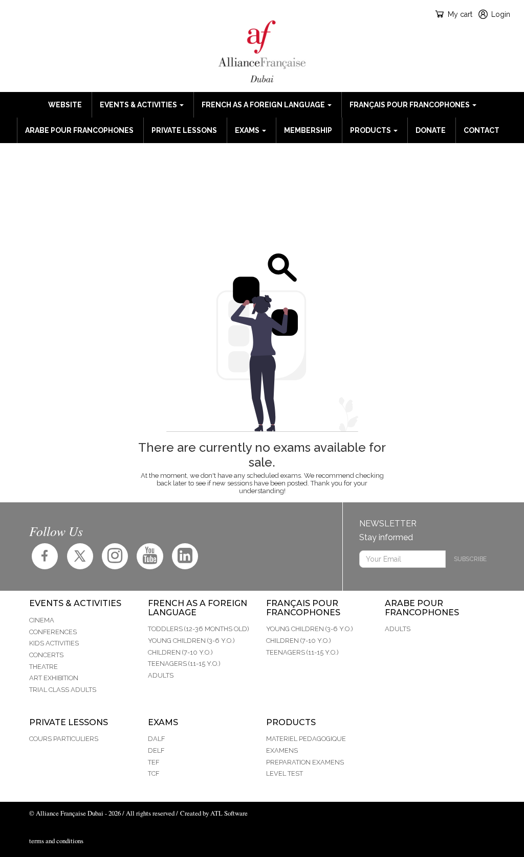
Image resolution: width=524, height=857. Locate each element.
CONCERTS (46, 655)
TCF (153, 773)
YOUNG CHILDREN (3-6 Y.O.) (191, 640)
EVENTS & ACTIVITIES (139, 105)
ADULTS (160, 675)
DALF (156, 739)
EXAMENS (282, 750)
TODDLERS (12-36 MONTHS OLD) (198, 629)
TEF (153, 762)
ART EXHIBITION (53, 678)
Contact (481, 130)
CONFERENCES (53, 632)
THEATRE (43, 666)
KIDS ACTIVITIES (54, 643)
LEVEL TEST (284, 773)
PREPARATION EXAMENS (305, 762)
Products (371, 130)
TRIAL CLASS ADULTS (62, 689)
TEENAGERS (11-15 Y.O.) (184, 663)
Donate (431, 130)
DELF (156, 750)
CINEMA (41, 620)
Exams (248, 130)
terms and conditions (56, 840)
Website (65, 105)
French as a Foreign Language (264, 105)
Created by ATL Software (214, 813)
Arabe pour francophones (79, 130)
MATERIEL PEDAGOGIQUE (306, 739)
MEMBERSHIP (308, 130)
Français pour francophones (410, 105)
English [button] (38, 14)
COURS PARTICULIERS (63, 739)
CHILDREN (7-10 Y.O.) (180, 652)
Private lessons (184, 130)
